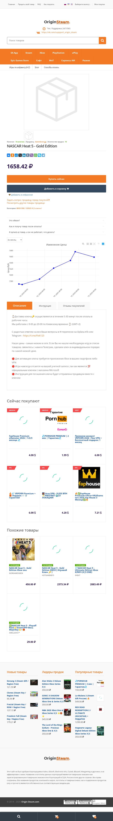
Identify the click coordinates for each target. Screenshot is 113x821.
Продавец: (30, 141)
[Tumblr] (27, 155)
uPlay (75, 52)
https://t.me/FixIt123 (33, 335)
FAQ (39, 4)
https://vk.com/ (59, 32)
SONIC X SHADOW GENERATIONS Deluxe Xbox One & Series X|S (53, 698)
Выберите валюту (82, 4)
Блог (37, 67)
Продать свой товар (26, 4)
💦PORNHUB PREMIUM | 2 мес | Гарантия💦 (84, 684)
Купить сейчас (56, 179)
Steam (28, 52)
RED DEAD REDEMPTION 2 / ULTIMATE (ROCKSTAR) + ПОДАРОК (83, 713)
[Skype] (39, 155)
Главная (11, 4)
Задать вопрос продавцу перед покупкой (27, 200)
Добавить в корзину (55, 188)
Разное (86, 60)
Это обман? (14, 220)
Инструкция (45, 305)
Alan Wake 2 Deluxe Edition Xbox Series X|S (51, 684)
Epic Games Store (20, 60)
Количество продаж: (56, 141)
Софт (39, 60)
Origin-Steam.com (30, 801)
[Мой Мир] (16, 155)
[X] (20, 155)
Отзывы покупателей (74, 305)
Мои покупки (99, 4)
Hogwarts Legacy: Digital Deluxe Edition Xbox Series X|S (85, 730)
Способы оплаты (51, 67)
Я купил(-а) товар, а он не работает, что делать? (32, 232)
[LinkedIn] (24, 155)
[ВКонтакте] (8, 155)
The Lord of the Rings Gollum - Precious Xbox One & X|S (52, 728)
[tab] (19, 306)
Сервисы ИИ (68, 60)
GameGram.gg (40, 142)
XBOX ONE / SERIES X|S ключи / (29, 208)
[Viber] (31, 155)
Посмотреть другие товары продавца (26, 203)
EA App (14, 52)
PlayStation (58, 52)
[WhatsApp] (35, 155)
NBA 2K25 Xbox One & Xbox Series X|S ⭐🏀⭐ (52, 713)
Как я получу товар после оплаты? (25, 226)
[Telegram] (43, 155)
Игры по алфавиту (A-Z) (19, 67)
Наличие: (10, 141)
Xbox (42, 52)
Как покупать (49, 4)
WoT (51, 60)
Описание (19, 305)
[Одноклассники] (12, 155)
